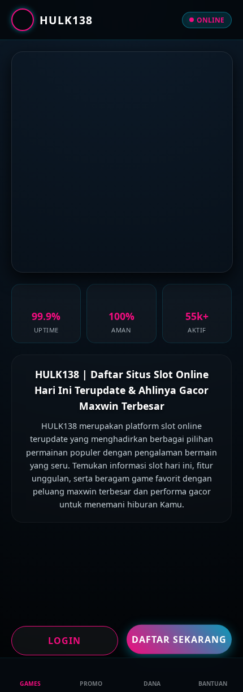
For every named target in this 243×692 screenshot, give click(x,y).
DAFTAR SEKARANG (179, 638)
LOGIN (64, 640)
